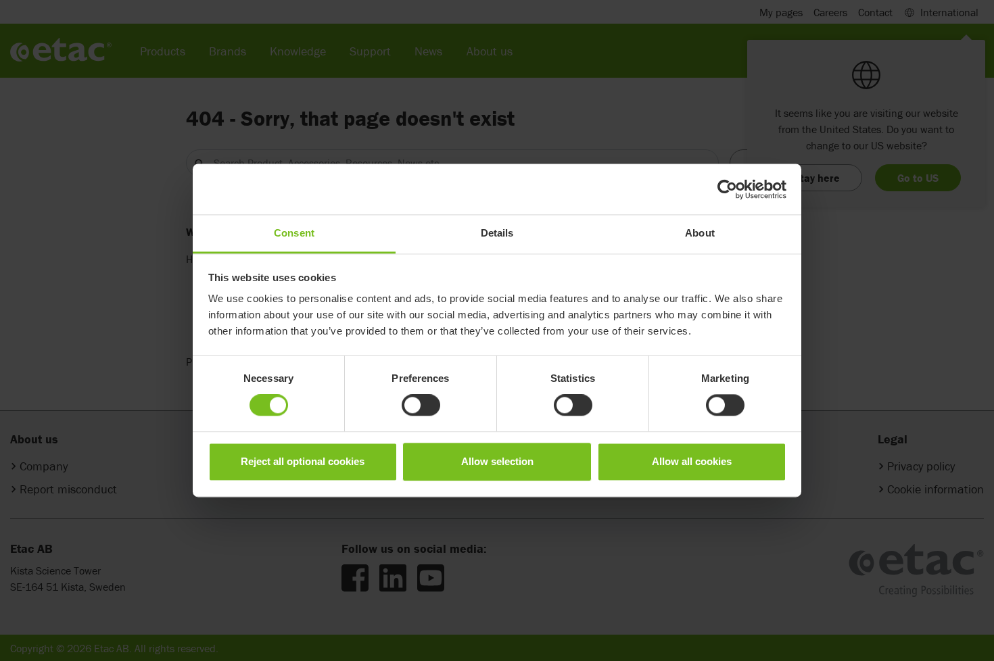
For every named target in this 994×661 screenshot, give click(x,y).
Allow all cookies (692, 461)
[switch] (421, 405)
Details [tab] (497, 233)
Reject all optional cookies (302, 461)
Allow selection (497, 461)
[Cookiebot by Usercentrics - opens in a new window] (727, 189)
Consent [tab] (294, 233)
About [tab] (700, 233)
